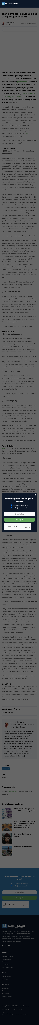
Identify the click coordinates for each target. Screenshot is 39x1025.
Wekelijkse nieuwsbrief (20, 508)
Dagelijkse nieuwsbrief (20, 505)
